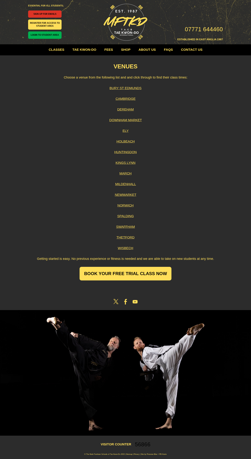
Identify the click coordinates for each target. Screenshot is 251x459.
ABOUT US (147, 49)
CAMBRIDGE (126, 99)
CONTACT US (191, 49)
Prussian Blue (152, 454)
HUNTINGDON (125, 152)
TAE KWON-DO (84, 49)
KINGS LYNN (125, 163)
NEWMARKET (125, 195)
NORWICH (125, 205)
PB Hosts (163, 454)
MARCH (125, 173)
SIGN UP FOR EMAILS (44, 14)
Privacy (136, 454)
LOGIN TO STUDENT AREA (45, 35)
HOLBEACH (125, 141)
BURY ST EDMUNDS (125, 88)
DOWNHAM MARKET (125, 120)
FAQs (168, 49)
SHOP (125, 49)
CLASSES (56, 49)
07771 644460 (204, 29)
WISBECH (125, 248)
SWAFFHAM (125, 227)
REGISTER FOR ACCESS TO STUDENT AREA (45, 24)
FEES (108, 49)
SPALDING (125, 216)
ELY (126, 131)
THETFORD (125, 237)
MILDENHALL (125, 184)
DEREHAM (125, 109)
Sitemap (129, 454)
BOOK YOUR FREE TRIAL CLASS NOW (125, 273)
